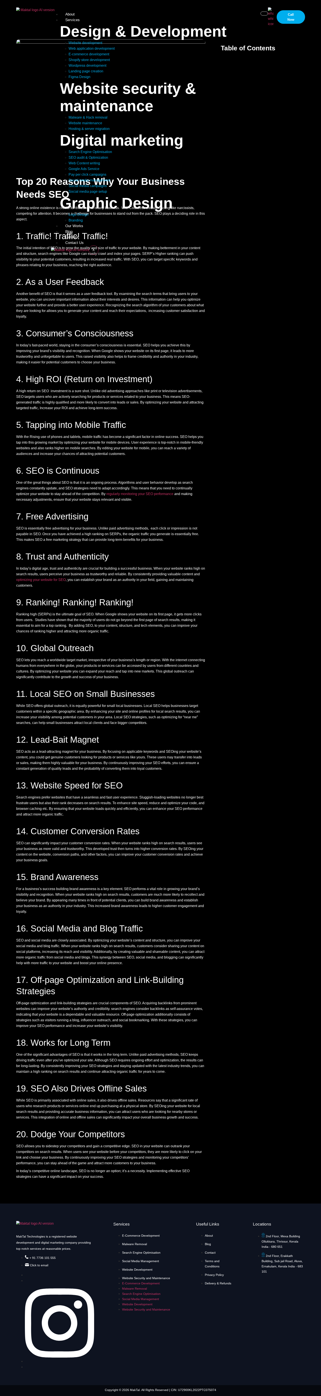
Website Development (137, 1269)
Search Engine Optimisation (141, 1252)
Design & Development (143, 31)
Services (72, 20)
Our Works (74, 226)
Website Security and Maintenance (146, 1278)
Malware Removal (134, 1244)
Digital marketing (121, 140)
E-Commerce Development (141, 1235)
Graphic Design (116, 203)
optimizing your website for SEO (41, 580)
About (70, 14)
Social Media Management (140, 1261)
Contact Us (74, 243)
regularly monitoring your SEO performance (139, 494)
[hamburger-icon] (264, 13)
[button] (313, 48)
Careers (71, 237)
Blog (68, 232)
